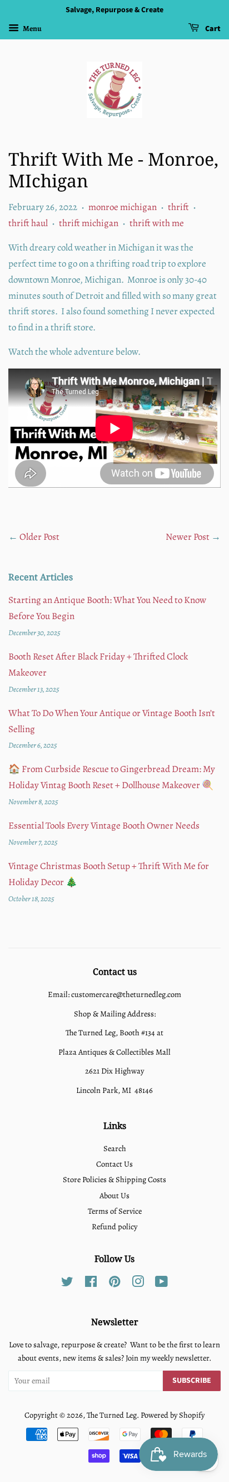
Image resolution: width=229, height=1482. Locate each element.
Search (114, 1148)
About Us (114, 1195)
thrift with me (157, 223)
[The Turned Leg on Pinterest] (114, 1283)
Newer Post (188, 536)
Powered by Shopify (173, 1414)
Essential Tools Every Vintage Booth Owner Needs (104, 825)
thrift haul (28, 223)
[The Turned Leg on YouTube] (161, 1283)
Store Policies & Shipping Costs (114, 1179)
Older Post (39, 536)
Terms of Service (115, 1211)
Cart (212, 28)
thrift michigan (88, 223)
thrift (178, 207)
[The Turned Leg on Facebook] (90, 1283)
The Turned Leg (112, 1414)
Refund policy (114, 1226)
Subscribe (191, 1380)
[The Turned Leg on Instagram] (138, 1283)
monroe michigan (122, 207)
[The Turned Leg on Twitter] (67, 1283)
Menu (32, 28)
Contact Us (114, 1163)
